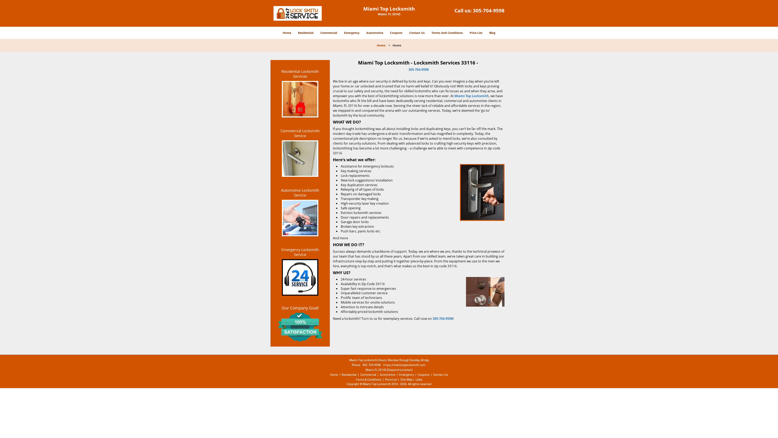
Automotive (374, 33)
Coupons (396, 33)
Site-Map (407, 379)
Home (287, 33)
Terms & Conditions (368, 379)
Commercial (328, 33)
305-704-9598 (488, 10)
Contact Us (417, 33)
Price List (476, 33)
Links (419, 379)
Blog (492, 33)
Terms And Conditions (447, 33)
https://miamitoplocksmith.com (404, 365)
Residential (305, 33)
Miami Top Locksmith (471, 96)
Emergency (351, 33)
